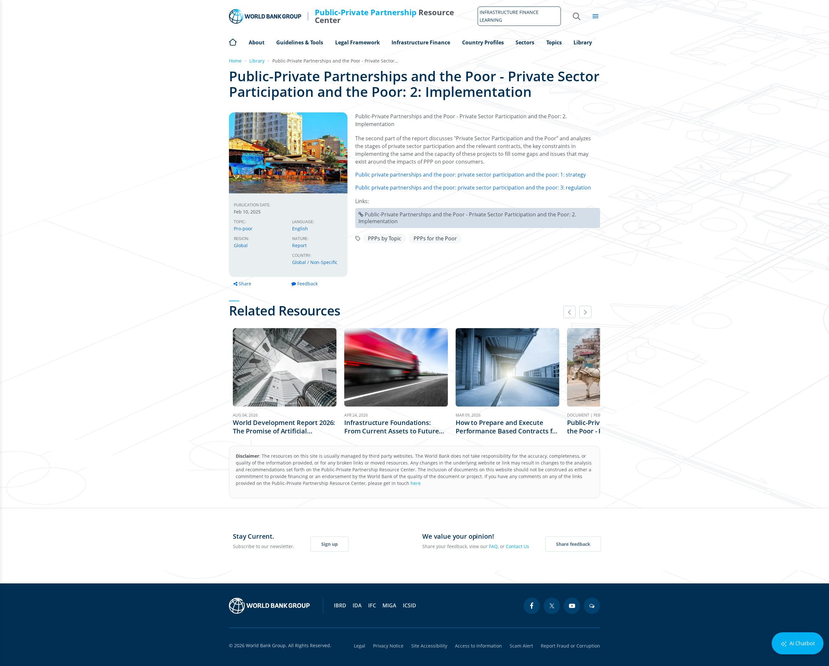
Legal (359, 646)
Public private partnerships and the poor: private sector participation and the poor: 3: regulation (473, 187)
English (300, 228)
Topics (554, 42)
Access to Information (478, 646)
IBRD (340, 605)
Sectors (525, 42)
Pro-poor (243, 228)
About (257, 42)
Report (299, 245)
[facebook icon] (532, 606)
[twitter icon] (552, 606)
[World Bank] (269, 606)
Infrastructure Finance (421, 42)
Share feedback (573, 544)
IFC (372, 605)
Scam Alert (521, 646)
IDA (357, 605)
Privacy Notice (388, 646)
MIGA (389, 605)
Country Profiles (483, 42)
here (416, 483)
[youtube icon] (572, 606)
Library (582, 42)
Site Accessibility (429, 646)
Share (245, 284)
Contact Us (517, 546)
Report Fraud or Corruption (570, 646)
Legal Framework (357, 42)
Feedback (307, 284)
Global (241, 245)
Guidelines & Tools (299, 42)
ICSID (409, 605)
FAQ (493, 546)
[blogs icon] (592, 606)
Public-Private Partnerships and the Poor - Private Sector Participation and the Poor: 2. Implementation (467, 218)
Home (233, 41)
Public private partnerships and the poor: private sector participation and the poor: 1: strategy (470, 174)
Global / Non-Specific (314, 262)
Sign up (329, 544)
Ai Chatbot (801, 643)
